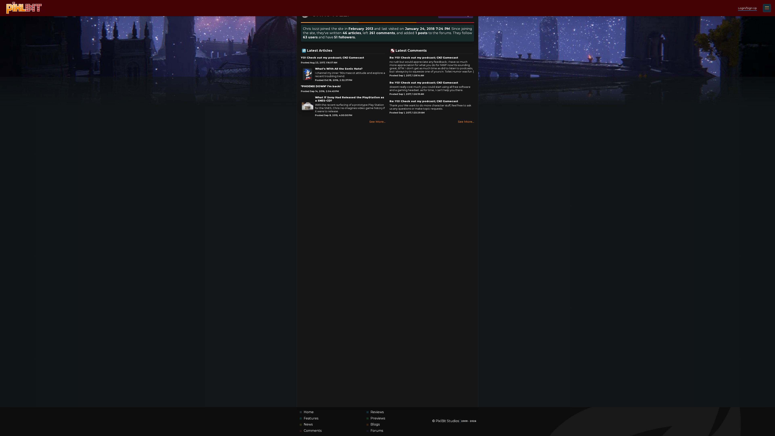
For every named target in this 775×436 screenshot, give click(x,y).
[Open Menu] (767, 8)
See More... (377, 122)
